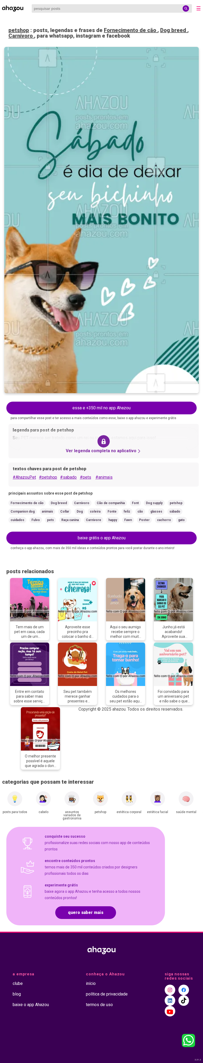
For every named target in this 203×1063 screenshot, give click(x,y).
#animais (104, 477)
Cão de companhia (111, 503)
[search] (186, 8)
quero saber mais (85, 912)
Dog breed (173, 30)
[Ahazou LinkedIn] (170, 1000)
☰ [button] (198, 8)
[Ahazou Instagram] (170, 990)
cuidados (17, 520)
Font (135, 503)
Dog (80, 511)
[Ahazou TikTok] (183, 1000)
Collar (64, 511)
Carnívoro (21, 36)
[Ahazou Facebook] (183, 990)
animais (47, 511)
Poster (144, 520)
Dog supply (154, 503)
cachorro (164, 520)
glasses (156, 511)
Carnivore (93, 520)
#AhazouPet (24, 477)
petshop (18, 30)
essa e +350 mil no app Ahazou (101, 407)
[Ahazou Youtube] (170, 1011)
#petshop (48, 477)
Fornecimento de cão (131, 30)
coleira (95, 511)
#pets (85, 477)
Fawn (128, 520)
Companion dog (23, 511)
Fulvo (35, 520)
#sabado (68, 477)
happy (112, 520)
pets (50, 520)
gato (181, 520)
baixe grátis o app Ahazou (102, 537)
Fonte (112, 511)
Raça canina (70, 520)
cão (140, 511)
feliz (127, 511)
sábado (174, 511)
